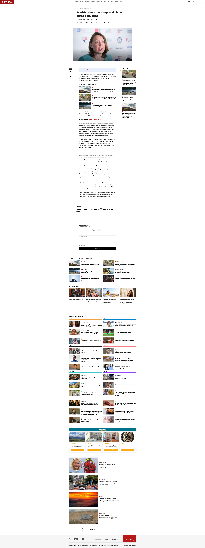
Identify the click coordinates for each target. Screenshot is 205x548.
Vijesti (76, 1)
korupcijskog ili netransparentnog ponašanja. (98, 135)
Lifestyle (93, 1)
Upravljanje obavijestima (113, 545)
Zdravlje (106, 1)
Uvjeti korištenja (84, 545)
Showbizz (87, 1)
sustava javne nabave (94, 194)
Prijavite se (97, 248)
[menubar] (203, 2)
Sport (81, 1)
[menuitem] (203, 2)
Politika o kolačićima (102, 545)
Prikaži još (92, 529)
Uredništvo (70, 545)
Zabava (117, 1)
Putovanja (99, 1)
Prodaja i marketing (77, 545)
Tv (121, 1)
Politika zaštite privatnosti (93, 545)
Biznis (112, 1)
